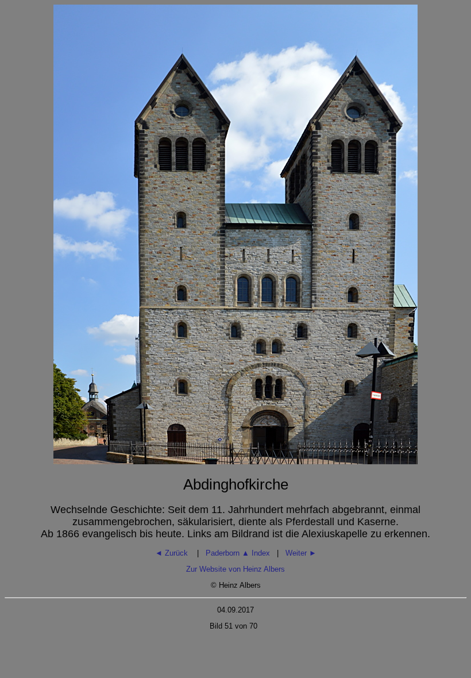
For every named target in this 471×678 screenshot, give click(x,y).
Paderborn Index (238, 553)
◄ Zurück (172, 553)
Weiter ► (300, 553)
